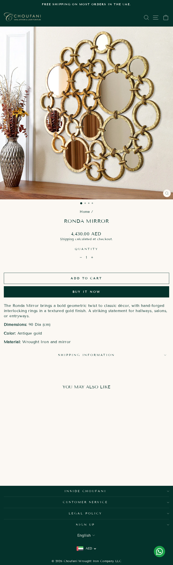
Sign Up (85, 525)
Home (85, 212)
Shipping (67, 239)
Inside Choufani (85, 491)
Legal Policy (85, 513)
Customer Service (85, 502)
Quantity (86, 249)
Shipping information (86, 355)
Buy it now (87, 292)
